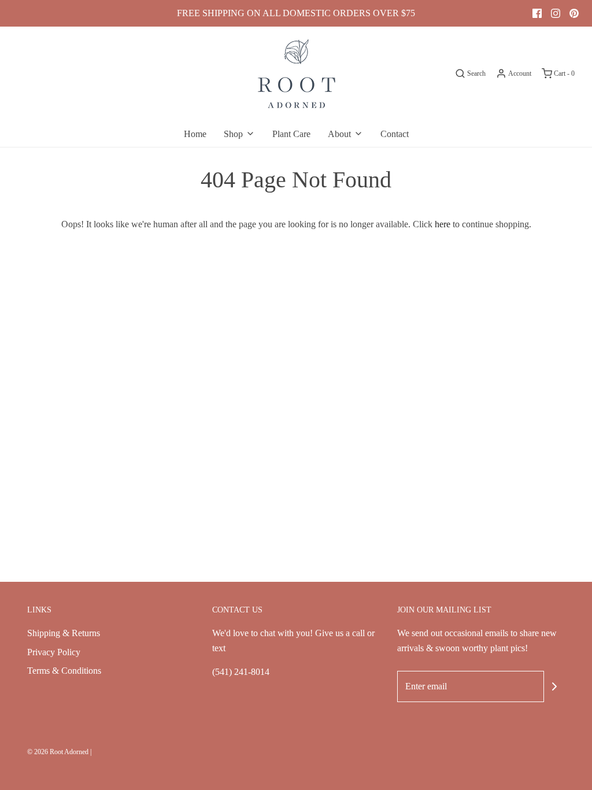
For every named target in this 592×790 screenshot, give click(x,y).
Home (195, 134)
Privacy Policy (53, 652)
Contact (394, 134)
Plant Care (291, 134)
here (442, 224)
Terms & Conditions (64, 670)
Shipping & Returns (63, 633)
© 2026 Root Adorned (57, 752)
